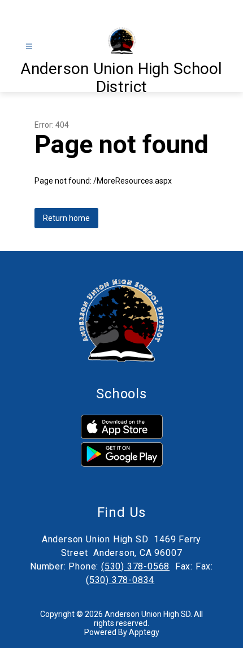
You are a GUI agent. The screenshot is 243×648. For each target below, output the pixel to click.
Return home (66, 218)
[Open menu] (29, 46)
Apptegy (144, 632)
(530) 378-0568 (135, 566)
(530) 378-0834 (120, 580)
